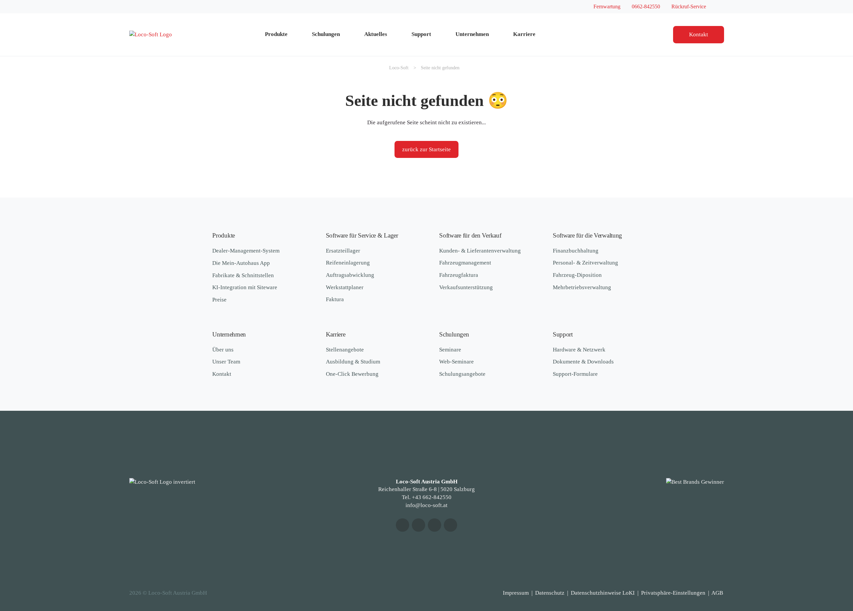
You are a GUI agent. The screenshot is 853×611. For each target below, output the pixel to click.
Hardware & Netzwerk (579, 349)
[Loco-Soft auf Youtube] (402, 525)
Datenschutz (549, 593)
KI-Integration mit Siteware (244, 287)
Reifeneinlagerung (348, 263)
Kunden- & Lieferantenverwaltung (480, 251)
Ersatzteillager (343, 251)
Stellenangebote (345, 349)
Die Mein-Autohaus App (241, 263)
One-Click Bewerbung (352, 374)
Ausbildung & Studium (353, 361)
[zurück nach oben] (828, 570)
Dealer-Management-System (246, 251)
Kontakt (698, 34)
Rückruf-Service (688, 6)
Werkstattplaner (345, 287)
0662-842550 (646, 6)
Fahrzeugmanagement (465, 263)
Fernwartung (606, 6)
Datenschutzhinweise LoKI (603, 593)
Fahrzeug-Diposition (577, 275)
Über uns (223, 349)
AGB (717, 593)
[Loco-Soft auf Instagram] (434, 525)
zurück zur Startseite (426, 149)
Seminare (450, 349)
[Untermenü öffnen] (297, 34)
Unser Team (226, 361)
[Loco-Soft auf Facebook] (418, 525)
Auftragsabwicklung (350, 275)
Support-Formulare (575, 374)
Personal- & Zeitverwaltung (585, 263)
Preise (219, 300)
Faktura (335, 299)
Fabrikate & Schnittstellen (243, 275)
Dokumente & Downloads (583, 361)
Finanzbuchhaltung (575, 251)
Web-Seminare (456, 361)
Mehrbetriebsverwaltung (582, 287)
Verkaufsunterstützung (466, 287)
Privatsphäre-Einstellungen (673, 593)
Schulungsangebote (462, 374)
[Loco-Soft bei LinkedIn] (450, 525)
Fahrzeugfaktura (458, 275)
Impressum (516, 593)
